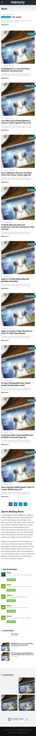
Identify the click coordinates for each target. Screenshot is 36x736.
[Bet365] (3, 576)
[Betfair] (3, 588)
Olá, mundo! (17, 17)
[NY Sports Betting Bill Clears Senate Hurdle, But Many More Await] (18, 361)
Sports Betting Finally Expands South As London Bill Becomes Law (17, 488)
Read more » (5, 25)
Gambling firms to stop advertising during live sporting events (15, 70)
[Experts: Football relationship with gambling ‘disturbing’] (18, 257)
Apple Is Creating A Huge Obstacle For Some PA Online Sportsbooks (17, 332)
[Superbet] (3, 598)
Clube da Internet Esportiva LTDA (24, 729)
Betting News (32, 33)
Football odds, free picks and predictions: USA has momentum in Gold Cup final (17, 227)
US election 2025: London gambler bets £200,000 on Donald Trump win (17, 436)
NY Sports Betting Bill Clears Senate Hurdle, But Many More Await (16, 384)
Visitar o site (11, 579)
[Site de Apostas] (18, 2)
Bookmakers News (30, 85)
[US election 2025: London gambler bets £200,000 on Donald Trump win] (18, 413)
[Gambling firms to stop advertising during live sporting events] (18, 47)
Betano (9, 605)
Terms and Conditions (22, 732)
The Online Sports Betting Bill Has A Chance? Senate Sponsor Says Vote (16, 122)
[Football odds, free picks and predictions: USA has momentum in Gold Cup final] (18, 203)
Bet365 (9, 573)
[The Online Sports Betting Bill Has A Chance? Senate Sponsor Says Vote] (18, 99)
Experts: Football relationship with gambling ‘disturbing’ (15, 280)
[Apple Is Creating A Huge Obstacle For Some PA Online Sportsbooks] (18, 309)
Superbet (10, 595)
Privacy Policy (12, 732)
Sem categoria (6, 17)
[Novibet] (3, 619)
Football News (31, 189)
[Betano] (3, 609)
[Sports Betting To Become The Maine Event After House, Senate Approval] (18, 151)
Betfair (9, 585)
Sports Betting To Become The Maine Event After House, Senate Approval (16, 174)
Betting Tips (32, 137)
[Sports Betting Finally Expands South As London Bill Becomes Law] (18, 465)
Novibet (9, 616)
